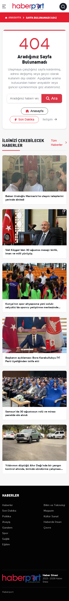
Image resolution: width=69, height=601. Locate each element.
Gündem (7, 527)
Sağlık (6, 538)
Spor (5, 533)
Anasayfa (14, 17)
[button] (4, 7)
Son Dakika (26, 119)
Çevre (47, 527)
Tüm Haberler (57, 142)
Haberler (7, 505)
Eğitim (6, 544)
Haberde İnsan (52, 522)
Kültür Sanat (51, 516)
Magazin (49, 510)
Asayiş (6, 522)
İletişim (48, 119)
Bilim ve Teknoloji (54, 505)
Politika (6, 516)
